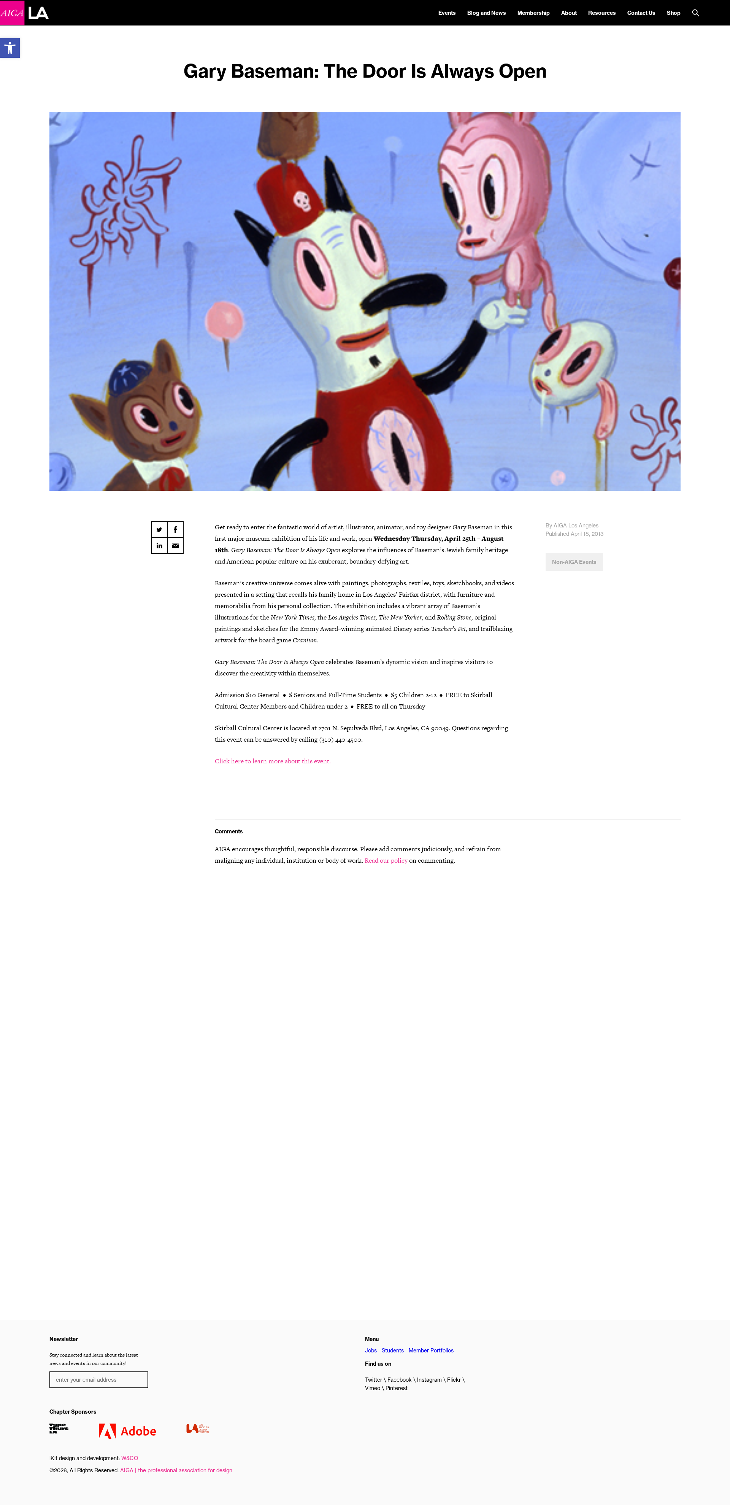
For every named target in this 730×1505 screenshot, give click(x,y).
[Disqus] (365, 969)
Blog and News (486, 13)
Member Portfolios (431, 1350)
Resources (602, 13)
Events (447, 13)
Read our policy (386, 860)
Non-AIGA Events (574, 562)
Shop (674, 13)
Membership (533, 13)
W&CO (129, 1458)
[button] (10, 48)
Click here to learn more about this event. (273, 761)
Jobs (371, 1350)
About (569, 13)
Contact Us (641, 13)
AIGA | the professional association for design (176, 1470)
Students (393, 1350)
